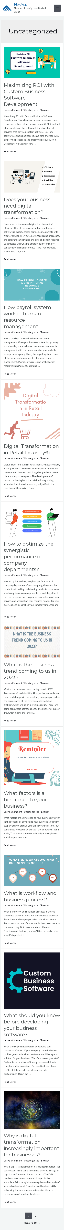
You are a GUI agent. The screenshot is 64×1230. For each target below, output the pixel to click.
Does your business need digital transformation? (27, 205)
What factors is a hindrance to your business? (25, 799)
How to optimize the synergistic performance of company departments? (28, 556)
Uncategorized (31, 110)
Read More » (10, 151)
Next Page (32, 1222)
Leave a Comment (13, 110)
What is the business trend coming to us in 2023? (30, 671)
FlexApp (20, 4)
